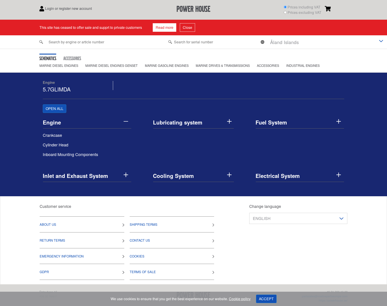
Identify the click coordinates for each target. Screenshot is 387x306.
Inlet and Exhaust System (75, 175)
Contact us (140, 240)
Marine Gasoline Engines (167, 65)
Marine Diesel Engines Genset (111, 65)
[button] (62, 65)
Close (187, 27)
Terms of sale (143, 271)
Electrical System (278, 175)
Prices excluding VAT (304, 12)
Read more (164, 27)
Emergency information (62, 256)
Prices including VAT (304, 7)
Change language (265, 206)
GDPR (44, 271)
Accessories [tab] (72, 58)
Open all (54, 108)
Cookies (137, 256)
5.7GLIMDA (57, 89)
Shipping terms (143, 224)
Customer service (55, 206)
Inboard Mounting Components (70, 154)
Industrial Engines (303, 65)
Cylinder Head (55, 145)
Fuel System (271, 122)
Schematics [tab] (47, 58)
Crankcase (52, 135)
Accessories (268, 65)
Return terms (52, 240)
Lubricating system (177, 122)
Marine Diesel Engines (58, 65)
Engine (49, 82)
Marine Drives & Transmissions (223, 65)
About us (48, 224)
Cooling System (173, 175)
